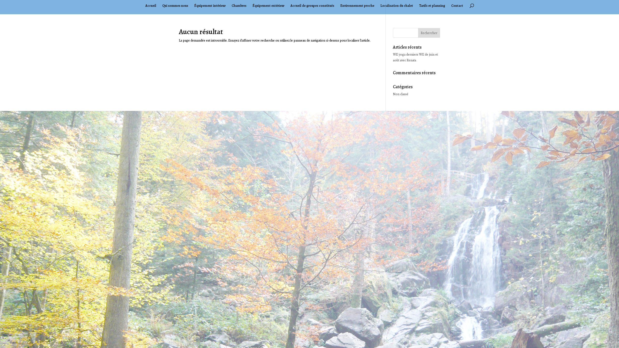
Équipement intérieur (210, 6)
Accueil (150, 6)
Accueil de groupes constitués (312, 6)
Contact (457, 6)
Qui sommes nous (175, 6)
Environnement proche (357, 6)
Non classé (400, 94)
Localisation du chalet (396, 6)
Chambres (239, 6)
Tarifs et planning (432, 6)
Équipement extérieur (268, 6)
